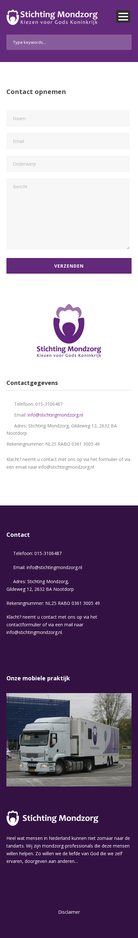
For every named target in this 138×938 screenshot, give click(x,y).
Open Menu (123, 16)
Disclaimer (69, 912)
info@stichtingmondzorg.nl (55, 415)
